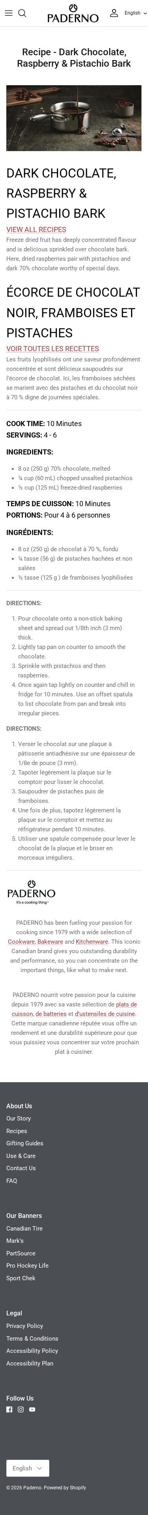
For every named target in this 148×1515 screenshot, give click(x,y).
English (133, 13)
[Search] (26, 13)
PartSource (21, 1253)
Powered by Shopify (65, 1488)
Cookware (21, 941)
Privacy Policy (24, 1326)
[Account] (112, 13)
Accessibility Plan (29, 1363)
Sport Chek (21, 1278)
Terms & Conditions (32, 1338)
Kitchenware (92, 941)
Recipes (16, 1131)
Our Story (18, 1118)
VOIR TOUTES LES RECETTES (52, 348)
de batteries (51, 1013)
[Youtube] (32, 1409)
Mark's (15, 1240)
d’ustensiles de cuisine (105, 1013)
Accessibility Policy (32, 1350)
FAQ (11, 1180)
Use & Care (21, 1156)
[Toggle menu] (8, 13)
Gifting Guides (24, 1143)
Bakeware (50, 941)
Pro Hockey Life (27, 1265)
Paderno (32, 1488)
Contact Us (21, 1168)
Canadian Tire (24, 1228)
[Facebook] (9, 1409)
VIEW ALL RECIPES (36, 229)
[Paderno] (73, 13)
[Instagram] (21, 1409)
